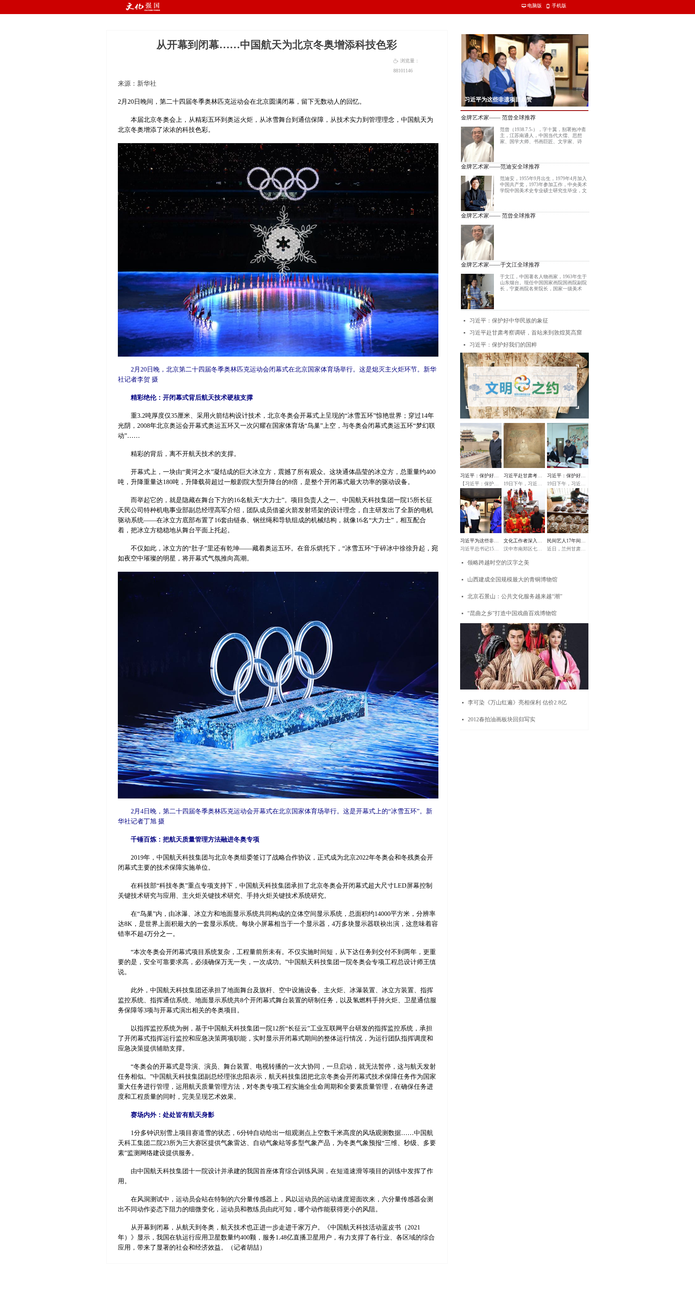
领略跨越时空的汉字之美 (498, 563)
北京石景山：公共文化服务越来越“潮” (514, 596)
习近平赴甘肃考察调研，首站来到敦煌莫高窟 (525, 333)
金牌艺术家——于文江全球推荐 (500, 265)
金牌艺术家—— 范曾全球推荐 (498, 118)
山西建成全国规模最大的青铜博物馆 (512, 580)
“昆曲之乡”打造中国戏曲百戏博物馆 (512, 613)
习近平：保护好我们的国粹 (503, 345)
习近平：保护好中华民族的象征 (508, 321)
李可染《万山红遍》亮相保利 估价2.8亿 (517, 703)
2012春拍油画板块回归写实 (501, 719)
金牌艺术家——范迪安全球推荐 (500, 167)
